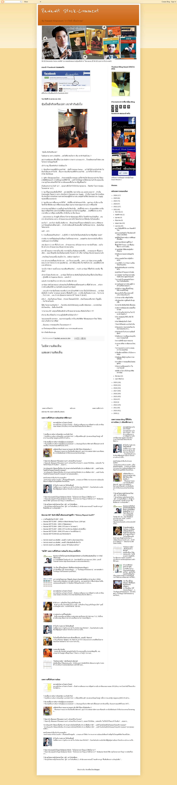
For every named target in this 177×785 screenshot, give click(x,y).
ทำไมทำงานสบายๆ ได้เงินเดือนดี (63, 485)
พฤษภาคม (118, 223)
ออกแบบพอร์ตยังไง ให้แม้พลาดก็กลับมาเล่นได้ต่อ (125, 233)
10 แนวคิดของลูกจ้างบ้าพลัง (127, 565)
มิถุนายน (118, 220)
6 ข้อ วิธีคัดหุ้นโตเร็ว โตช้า (123, 321)
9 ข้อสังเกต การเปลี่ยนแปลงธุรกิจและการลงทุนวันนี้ (125, 337)
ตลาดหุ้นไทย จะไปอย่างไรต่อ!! (62, 422)
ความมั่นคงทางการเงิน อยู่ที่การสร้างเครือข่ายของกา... (125, 285)
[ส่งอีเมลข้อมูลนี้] (75, 338)
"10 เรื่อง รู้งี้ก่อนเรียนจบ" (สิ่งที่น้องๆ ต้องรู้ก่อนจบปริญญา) (70, 567)
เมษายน (118, 226)
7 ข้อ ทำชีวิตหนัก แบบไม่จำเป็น (125, 324)
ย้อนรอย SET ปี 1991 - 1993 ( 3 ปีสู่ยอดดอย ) (57, 524)
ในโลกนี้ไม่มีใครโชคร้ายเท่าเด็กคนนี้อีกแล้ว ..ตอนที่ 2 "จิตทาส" (72, 638)
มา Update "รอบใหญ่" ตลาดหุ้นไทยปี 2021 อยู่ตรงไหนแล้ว (125, 275)
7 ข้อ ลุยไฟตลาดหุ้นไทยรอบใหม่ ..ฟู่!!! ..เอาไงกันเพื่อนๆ (60, 504)
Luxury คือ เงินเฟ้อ (59, 649)
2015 (115, 396)
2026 (115, 195)
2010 (115, 410)
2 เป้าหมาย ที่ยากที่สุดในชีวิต (124, 298)
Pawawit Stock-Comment (70, 11)
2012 (115, 405)
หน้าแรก (72, 408)
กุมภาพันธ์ (118, 379)
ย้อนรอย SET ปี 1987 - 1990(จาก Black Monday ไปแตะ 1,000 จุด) (64, 521)
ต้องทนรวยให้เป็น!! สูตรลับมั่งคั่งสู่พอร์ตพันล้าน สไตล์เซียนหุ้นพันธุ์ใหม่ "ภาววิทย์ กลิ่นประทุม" (129, 509)
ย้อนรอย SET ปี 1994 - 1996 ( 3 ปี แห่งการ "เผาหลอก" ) (60, 526)
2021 (115, 209)
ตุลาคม (117, 217)
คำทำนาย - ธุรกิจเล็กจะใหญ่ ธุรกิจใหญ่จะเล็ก (67, 603)
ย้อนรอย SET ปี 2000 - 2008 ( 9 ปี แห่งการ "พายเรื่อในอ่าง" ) (62, 531)
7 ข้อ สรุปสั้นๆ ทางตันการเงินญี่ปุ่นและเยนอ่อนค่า (58, 442)
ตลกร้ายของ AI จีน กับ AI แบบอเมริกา (55, 478)
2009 (115, 413)
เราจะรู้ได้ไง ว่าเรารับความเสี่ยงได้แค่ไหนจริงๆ (125, 264)
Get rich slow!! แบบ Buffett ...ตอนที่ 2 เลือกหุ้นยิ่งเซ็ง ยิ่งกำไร (62, 542)
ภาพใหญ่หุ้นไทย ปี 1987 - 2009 (53, 519)
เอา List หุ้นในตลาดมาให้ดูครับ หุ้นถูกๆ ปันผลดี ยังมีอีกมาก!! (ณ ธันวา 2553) (77, 579)
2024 (115, 201)
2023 (115, 204)
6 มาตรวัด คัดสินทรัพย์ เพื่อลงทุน (125, 305)
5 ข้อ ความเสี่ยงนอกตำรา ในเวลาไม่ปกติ (124, 367)
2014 (115, 399)
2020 (115, 382)
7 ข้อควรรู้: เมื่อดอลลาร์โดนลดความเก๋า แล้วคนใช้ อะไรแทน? (62, 461)
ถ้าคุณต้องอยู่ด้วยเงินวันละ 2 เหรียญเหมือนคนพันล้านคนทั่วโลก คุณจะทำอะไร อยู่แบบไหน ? (129, 531)
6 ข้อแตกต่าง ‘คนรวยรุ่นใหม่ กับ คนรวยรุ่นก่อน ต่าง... (125, 328)
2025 (115, 198)
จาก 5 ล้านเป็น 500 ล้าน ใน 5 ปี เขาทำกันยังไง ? (125, 313)
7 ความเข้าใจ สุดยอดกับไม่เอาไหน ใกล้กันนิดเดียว (124, 280)
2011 (115, 408)
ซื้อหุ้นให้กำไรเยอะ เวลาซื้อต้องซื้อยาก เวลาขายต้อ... (124, 245)
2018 (115, 388)
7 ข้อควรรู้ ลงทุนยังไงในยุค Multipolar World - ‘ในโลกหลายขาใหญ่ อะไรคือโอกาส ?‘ (69, 497)
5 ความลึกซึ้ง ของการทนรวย (124, 341)
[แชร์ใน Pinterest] (85, 338)
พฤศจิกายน (119, 215)
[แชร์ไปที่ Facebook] (82, 338)
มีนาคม (117, 376)
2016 (115, 393)
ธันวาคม (118, 212)
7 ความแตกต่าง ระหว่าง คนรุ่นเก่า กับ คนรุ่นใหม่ (124, 349)
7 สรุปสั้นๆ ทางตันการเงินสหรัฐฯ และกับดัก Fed (58, 434)
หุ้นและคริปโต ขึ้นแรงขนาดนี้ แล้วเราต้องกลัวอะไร (124, 294)
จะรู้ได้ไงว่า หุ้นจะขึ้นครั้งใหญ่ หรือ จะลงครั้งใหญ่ (124, 289)
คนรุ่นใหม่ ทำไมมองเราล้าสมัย (124, 272)
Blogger (96, 769)
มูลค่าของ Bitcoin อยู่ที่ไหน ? (124, 242)
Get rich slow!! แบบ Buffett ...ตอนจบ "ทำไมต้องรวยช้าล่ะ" (61, 545)
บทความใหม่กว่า (47, 408)
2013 (115, 402)
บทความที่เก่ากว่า (98, 408)
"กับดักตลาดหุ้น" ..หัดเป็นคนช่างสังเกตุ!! (65, 661)
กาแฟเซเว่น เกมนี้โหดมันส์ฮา (62, 614)
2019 (115, 385)
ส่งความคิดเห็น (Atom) (57, 412)
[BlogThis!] (78, 338)
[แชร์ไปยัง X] (80, 338)
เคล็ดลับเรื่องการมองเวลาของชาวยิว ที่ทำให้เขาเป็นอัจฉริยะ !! (72, 449)
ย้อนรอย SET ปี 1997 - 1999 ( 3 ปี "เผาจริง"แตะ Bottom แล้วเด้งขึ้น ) (64, 529)
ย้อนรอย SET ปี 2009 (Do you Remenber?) (57, 534)
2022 (115, 206)
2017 (115, 391)
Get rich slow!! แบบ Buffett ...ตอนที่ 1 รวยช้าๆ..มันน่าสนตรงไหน (63, 540)
